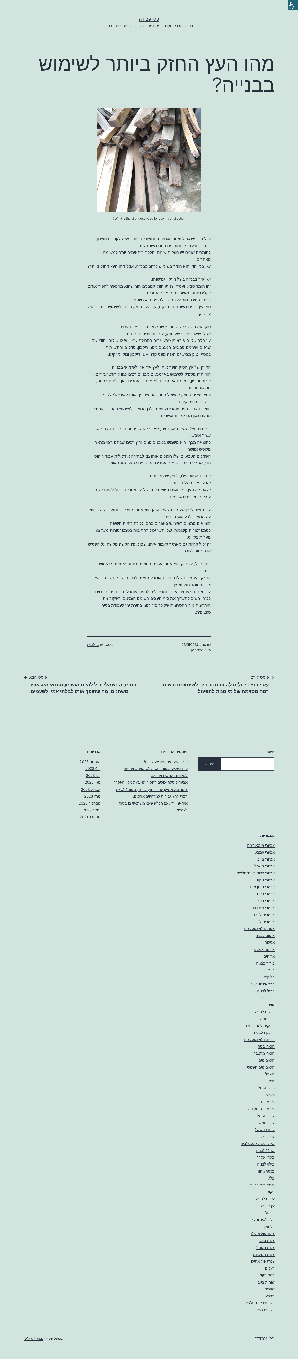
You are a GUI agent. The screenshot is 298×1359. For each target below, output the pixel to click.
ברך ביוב (268, 998)
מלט (271, 1178)
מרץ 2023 (92, 796)
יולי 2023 (92, 768)
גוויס (271, 1005)
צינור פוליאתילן (263, 1233)
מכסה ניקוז (266, 1171)
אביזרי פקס (266, 894)
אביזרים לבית (264, 915)
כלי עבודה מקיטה (261, 1109)
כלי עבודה (149, 19)
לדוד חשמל (266, 1116)
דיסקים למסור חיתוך (259, 1026)
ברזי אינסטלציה (262, 984)
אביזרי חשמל (264, 866)
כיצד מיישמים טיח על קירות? (165, 762)
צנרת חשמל (265, 1247)
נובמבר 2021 (90, 817)
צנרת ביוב (267, 1240)
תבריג (270, 1296)
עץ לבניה (93, 644)
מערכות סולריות (262, 1185)
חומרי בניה (266, 1046)
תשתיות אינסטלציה (260, 1303)
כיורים (270, 1095)
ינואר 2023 (91, 810)
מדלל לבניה (265, 1150)
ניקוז (271, 1192)
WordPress (33, 1338)
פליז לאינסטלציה (261, 1220)
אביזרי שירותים (263, 908)
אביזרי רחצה (265, 901)
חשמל (270, 1074)
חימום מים (266, 1060)
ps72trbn (197, 650)
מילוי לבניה (266, 1164)
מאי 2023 (92, 782)
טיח (272, 1081)
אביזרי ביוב (266, 859)
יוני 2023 (93, 775)
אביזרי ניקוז (266, 880)
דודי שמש (267, 1018)
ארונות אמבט (264, 949)
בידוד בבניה (265, 963)
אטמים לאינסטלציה (259, 928)
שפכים (270, 1289)
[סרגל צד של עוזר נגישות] (293, 5)
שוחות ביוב (266, 1282)
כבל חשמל (266, 1088)
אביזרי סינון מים (262, 887)
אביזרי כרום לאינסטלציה (256, 873)
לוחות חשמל (265, 1129)
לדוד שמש (267, 1123)
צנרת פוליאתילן (263, 1261)
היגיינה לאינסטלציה (259, 1039)
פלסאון (269, 1227)
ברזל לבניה (266, 991)
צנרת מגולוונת (264, 1254)
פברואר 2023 (89, 803)
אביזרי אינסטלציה (261, 845)
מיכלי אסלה (265, 1157)
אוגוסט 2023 (90, 762)
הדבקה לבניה (264, 1032)
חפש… (269, 752)
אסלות (270, 942)
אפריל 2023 (90, 789)
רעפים (270, 1268)
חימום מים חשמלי (261, 1067)
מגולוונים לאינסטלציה (258, 1143)
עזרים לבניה (265, 1199)
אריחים (269, 956)
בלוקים (269, 977)
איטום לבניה (265, 935)
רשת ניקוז (267, 1275)
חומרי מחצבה (264, 1053)
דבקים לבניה (265, 1012)
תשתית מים (266, 1310)
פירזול (270, 1213)
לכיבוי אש (267, 1136)
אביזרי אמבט (265, 852)
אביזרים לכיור (264, 922)
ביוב (271, 970)
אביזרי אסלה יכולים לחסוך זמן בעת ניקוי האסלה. (150, 782)
